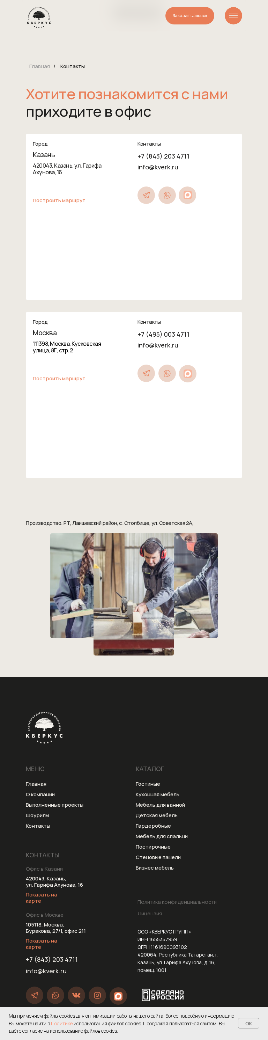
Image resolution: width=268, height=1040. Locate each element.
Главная (39, 66)
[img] (233, 15)
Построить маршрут (59, 200)
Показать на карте (41, 897)
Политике (62, 1023)
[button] (189, 15)
